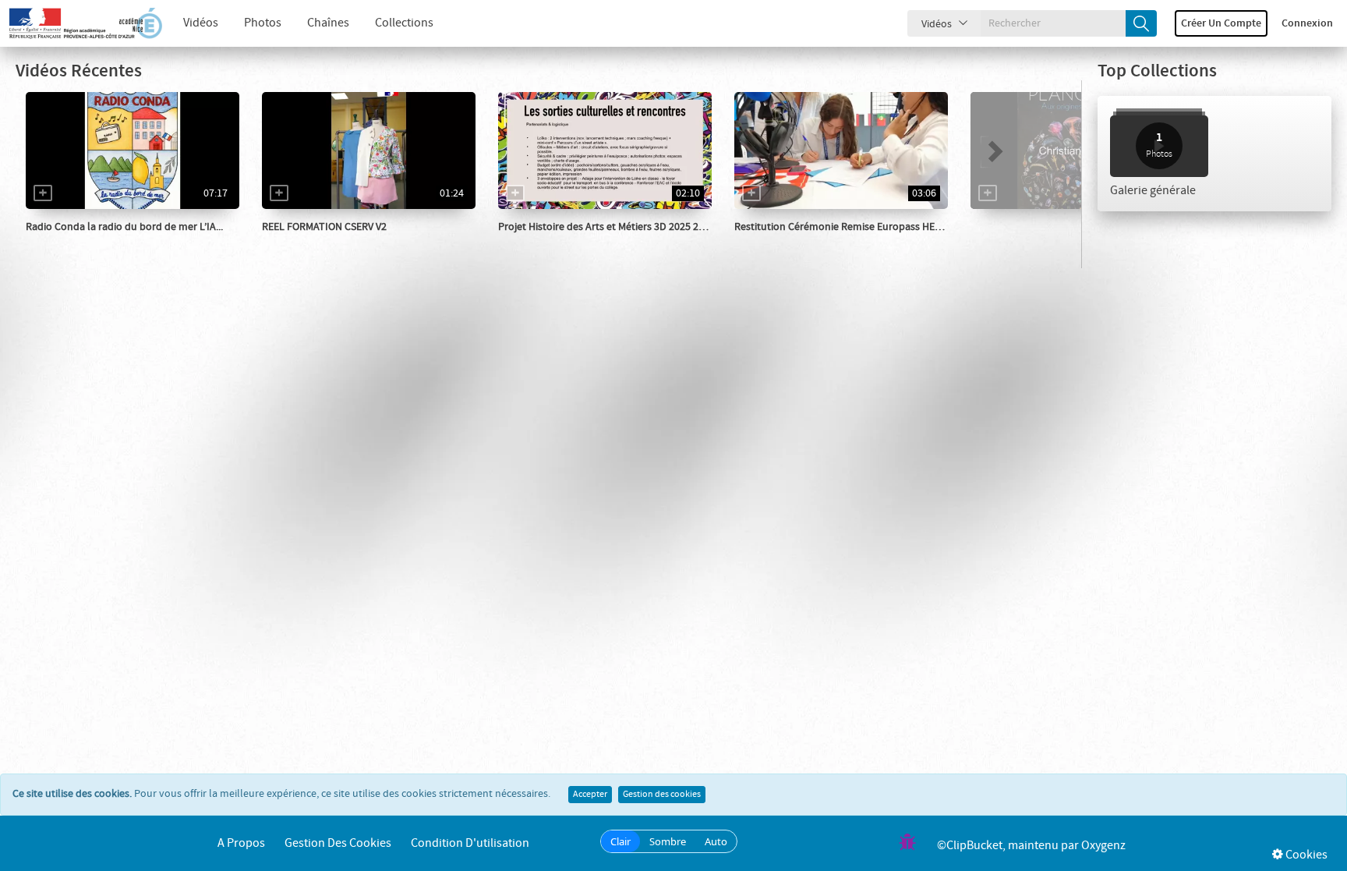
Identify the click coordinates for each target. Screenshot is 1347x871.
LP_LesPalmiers (316, 242)
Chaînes (328, 23)
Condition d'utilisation (470, 843)
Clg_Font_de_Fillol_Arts (572, 242)
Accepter (590, 794)
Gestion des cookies (662, 794)
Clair (620, 841)
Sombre (667, 841)
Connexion (1307, 23)
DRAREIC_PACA (787, 242)
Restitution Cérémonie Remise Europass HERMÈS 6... (854, 227)
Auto (716, 841)
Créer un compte (1221, 23)
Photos (262, 23)
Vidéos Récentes (79, 71)
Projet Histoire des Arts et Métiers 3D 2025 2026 (606, 227)
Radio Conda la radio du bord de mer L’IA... (124, 227)
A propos (241, 843)
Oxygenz (1103, 845)
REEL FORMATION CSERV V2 (324, 227)
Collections (404, 23)
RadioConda (72, 242)
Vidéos (200, 23)
